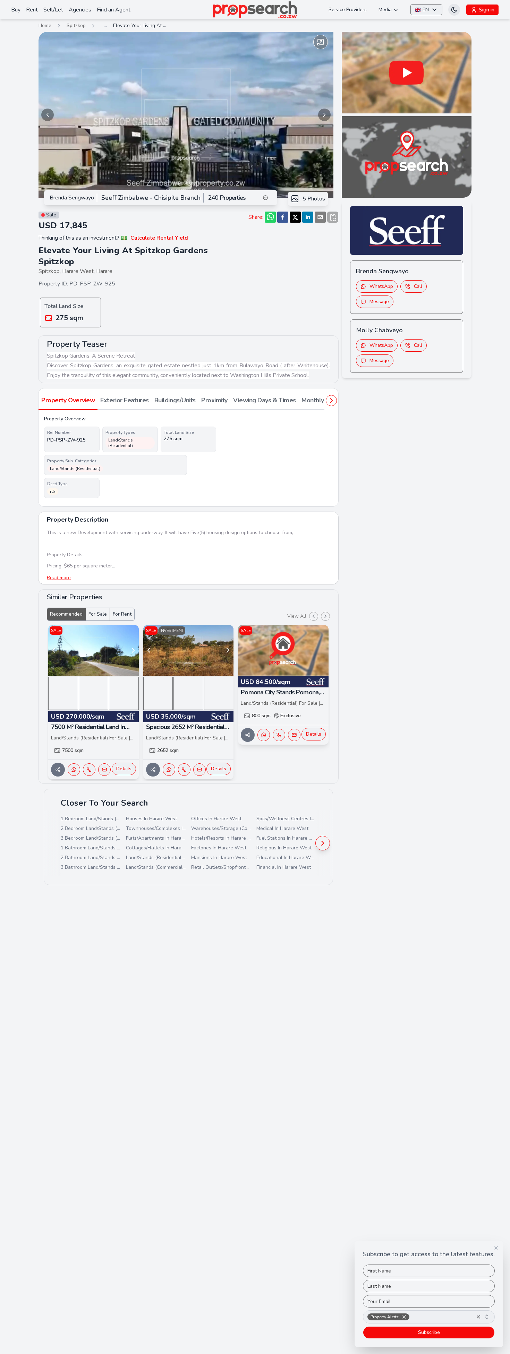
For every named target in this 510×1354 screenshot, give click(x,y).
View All (296, 616)
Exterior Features (124, 400)
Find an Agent (113, 10)
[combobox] (429, 1316)
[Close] (496, 1248)
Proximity (214, 400)
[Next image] (324, 115)
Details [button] (123, 768)
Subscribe (429, 1332)
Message (379, 301)
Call (418, 286)
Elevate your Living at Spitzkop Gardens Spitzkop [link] (141, 25)
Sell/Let (53, 10)
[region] (186, 115)
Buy (15, 10)
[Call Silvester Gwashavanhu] (89, 769)
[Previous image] (47, 115)
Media (385, 9)
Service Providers (348, 9)
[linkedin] (307, 217)
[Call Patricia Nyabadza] (184, 769)
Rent (32, 10)
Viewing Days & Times (264, 400)
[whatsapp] (270, 217)
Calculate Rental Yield (159, 238)
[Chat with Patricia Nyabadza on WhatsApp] (169, 769)
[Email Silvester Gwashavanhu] (104, 769)
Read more (59, 577)
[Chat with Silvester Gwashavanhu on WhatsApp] (74, 769)
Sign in (486, 10)
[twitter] (295, 217)
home (45, 25)
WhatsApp (381, 286)
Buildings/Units (175, 400)
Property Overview (68, 400)
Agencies (80, 10)
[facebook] (282, 217)
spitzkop (76, 25)
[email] (320, 217)
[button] (404, 1316)
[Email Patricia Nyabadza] (199, 769)
